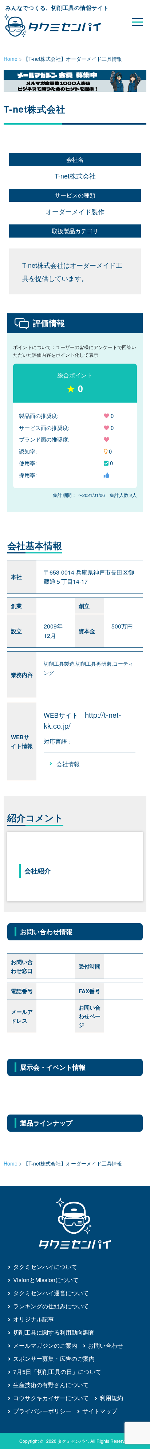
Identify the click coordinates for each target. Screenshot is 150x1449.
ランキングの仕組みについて (51, 1306)
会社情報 (68, 764)
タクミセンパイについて (45, 1266)
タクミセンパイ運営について (51, 1293)
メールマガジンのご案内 (45, 1345)
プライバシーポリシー (42, 1411)
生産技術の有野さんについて (51, 1385)
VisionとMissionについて (46, 1280)
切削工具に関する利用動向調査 (54, 1332)
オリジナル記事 (33, 1319)
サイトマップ (99, 1411)
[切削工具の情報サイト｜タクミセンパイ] (59, 25)
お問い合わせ (105, 1345)
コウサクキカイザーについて (51, 1398)
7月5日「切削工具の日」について (57, 1371)
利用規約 (111, 1398)
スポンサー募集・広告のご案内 (54, 1358)
